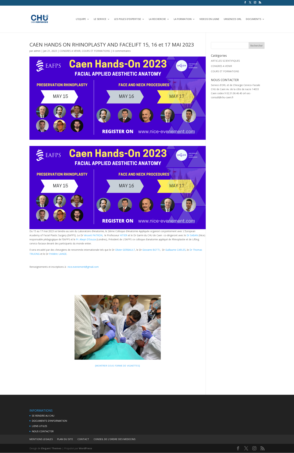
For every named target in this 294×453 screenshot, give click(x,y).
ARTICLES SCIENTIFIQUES (225, 60)
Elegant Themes (51, 448)
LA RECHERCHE (157, 19)
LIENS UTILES (39, 426)
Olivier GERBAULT (125, 249)
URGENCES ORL (232, 19)
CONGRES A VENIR (70, 50)
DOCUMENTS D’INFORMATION (49, 420)
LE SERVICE (100, 19)
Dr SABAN (192, 235)
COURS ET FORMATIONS (96, 50)
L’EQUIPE (81, 19)
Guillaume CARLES (175, 249)
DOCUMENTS (253, 19)
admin (37, 50)
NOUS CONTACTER (43, 431)
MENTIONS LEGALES (41, 439)
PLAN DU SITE (65, 439)
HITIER (123, 235)
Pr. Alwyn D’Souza (86, 239)
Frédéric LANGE (58, 253)
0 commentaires (122, 50)
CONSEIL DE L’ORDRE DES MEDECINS (114, 439)
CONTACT (83, 439)
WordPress (85, 448)
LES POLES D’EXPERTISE (127, 19)
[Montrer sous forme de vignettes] (117, 365)
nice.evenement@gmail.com (83, 266)
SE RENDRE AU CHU (43, 415)
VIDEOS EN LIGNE (209, 19)
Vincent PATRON (93, 235)
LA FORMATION (183, 19)
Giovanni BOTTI (151, 249)
